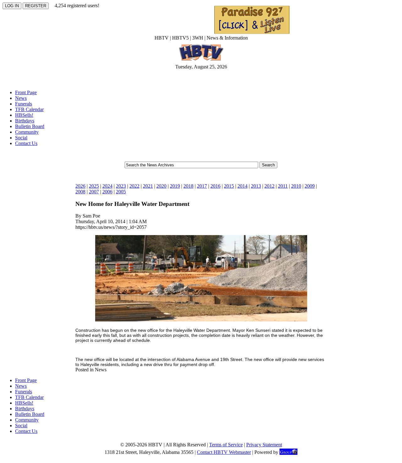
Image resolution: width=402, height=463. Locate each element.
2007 (94, 191)
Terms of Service (226, 444)
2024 (107, 186)
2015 (229, 186)
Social (21, 137)
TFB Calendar (29, 109)
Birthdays (24, 120)
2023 (121, 186)
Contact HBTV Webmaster (224, 452)
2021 (148, 186)
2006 (107, 191)
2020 (161, 186)
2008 (80, 191)
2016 (215, 186)
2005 (121, 191)
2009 (310, 186)
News (21, 98)
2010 (296, 186)
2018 (188, 186)
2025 (94, 186)
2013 (256, 186)
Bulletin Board (29, 126)
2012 (269, 186)
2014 (242, 186)
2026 (80, 186)
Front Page (26, 92)
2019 (175, 186)
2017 (202, 186)
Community (27, 132)
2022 (134, 186)
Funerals (23, 103)
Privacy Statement (264, 444)
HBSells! (24, 115)
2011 (283, 186)
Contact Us (26, 143)
